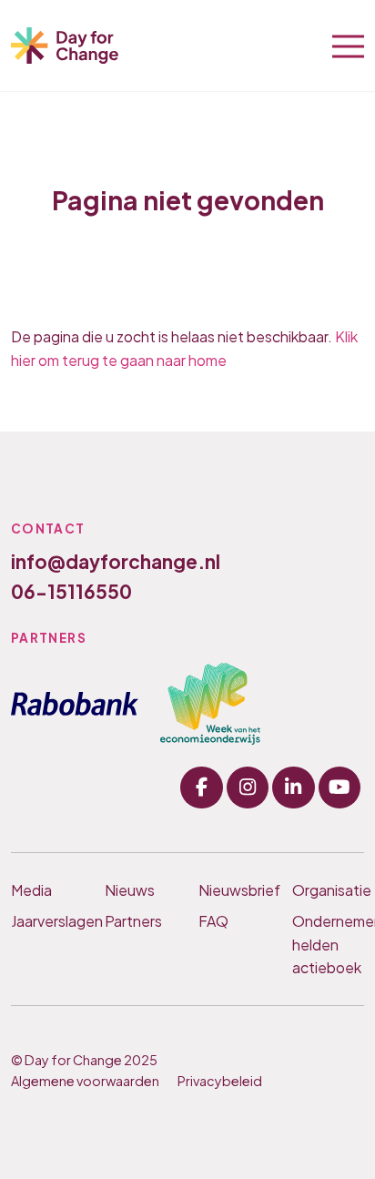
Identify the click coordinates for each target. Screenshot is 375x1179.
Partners (133, 920)
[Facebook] (201, 787)
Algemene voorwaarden (85, 1080)
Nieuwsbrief (234, 889)
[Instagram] (248, 787)
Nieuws (130, 889)
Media (31, 889)
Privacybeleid (219, 1080)
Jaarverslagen (47, 920)
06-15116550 (71, 591)
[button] (348, 44)
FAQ (213, 920)
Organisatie (328, 889)
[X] (293, 787)
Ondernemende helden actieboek (328, 944)
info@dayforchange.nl (115, 561)
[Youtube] (339, 787)
